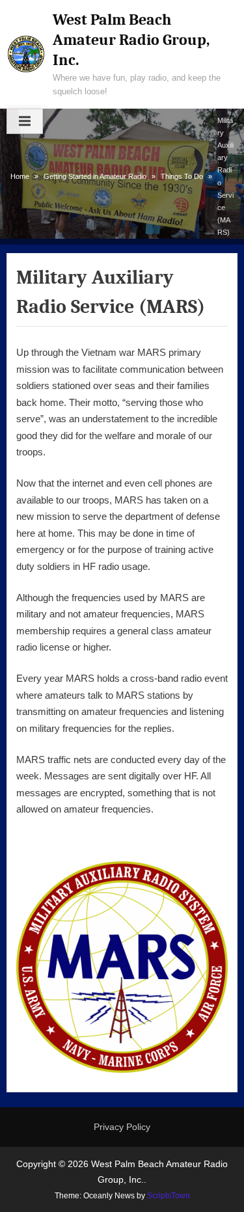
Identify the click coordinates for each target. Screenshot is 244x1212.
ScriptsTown (168, 1195)
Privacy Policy (122, 1127)
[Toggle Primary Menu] (25, 122)
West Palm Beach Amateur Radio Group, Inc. (131, 39)
